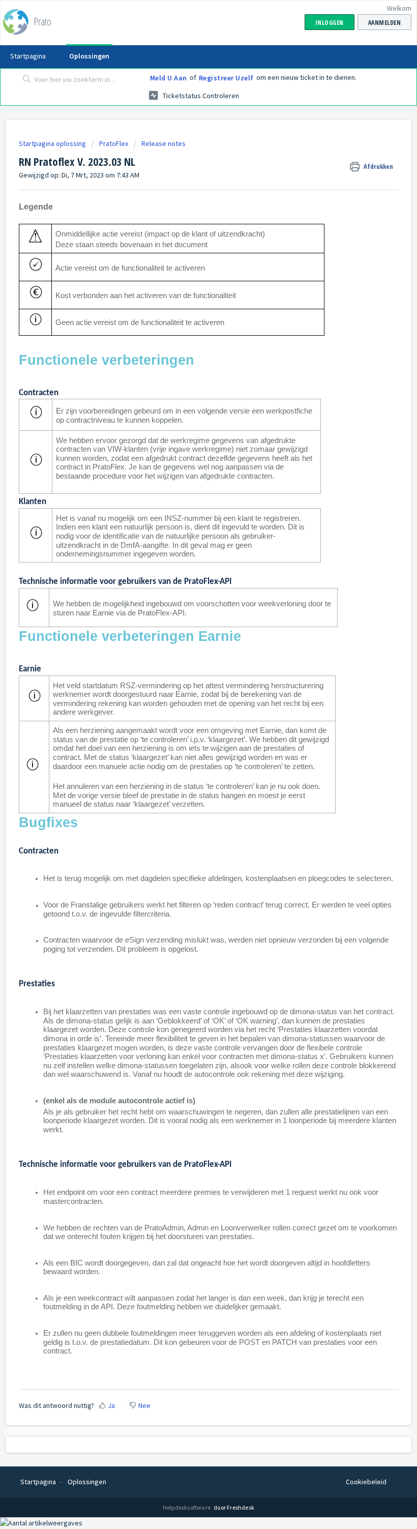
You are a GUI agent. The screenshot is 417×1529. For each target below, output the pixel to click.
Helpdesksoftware (187, 1507)
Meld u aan (168, 77)
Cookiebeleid (366, 1481)
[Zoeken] (24, 80)
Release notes (163, 143)
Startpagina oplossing (53, 143)
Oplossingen (89, 56)
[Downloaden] (190, 777)
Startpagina (28, 56)
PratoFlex (113, 143)
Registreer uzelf (226, 77)
